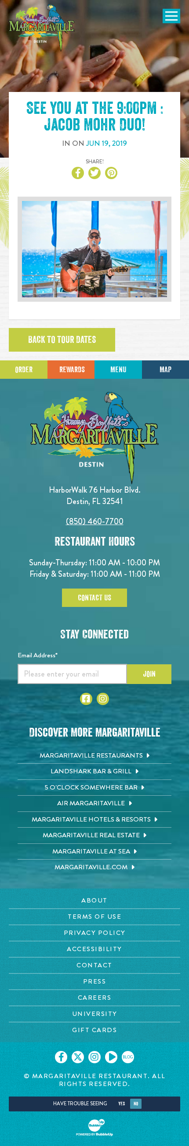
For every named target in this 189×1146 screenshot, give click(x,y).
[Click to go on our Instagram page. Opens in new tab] (94, 1057)
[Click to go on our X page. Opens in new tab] (78, 1057)
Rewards (72, 370)
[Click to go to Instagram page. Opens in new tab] (103, 699)
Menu (118, 370)
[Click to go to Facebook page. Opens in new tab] (86, 699)
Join (149, 674)
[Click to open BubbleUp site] (94, 1127)
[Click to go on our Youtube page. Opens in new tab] (111, 1057)
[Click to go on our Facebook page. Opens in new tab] (61, 1057)
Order (24, 370)
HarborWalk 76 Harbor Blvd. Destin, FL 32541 (95, 495)
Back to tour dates (62, 340)
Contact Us (94, 598)
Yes (121, 1103)
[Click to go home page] (42, 28)
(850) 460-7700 (95, 521)
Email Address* (38, 655)
